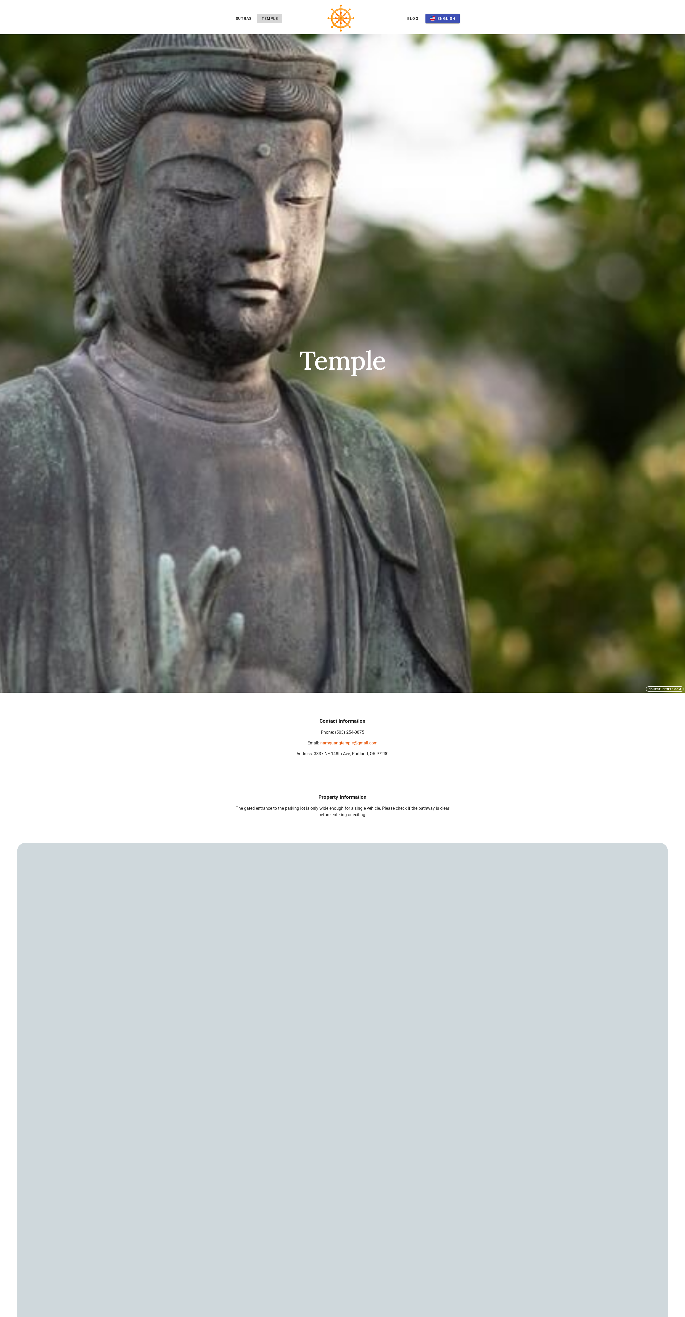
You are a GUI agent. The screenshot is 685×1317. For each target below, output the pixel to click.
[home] (341, 18)
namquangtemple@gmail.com (349, 742)
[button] (442, 18)
